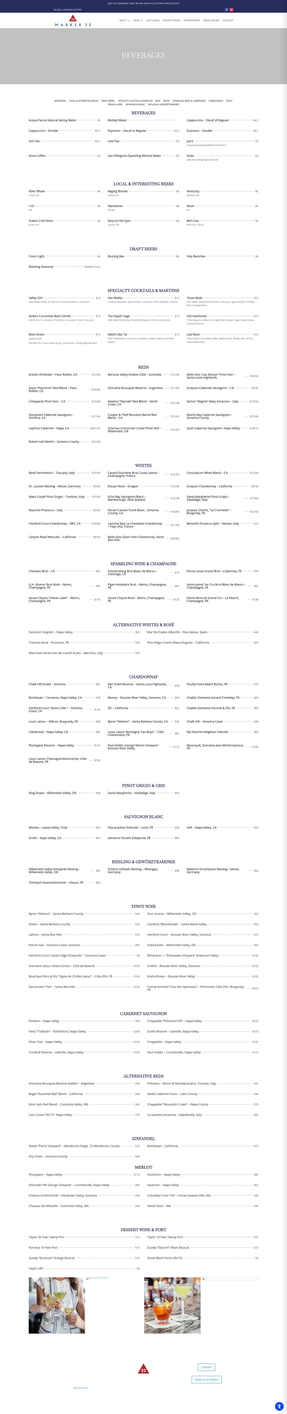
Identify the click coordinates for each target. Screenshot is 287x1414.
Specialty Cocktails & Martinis (135, 100)
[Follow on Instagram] (231, 9)
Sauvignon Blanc (135, 104)
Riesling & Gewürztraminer (163, 104)
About (123, 20)
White (166, 100)
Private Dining (171, 20)
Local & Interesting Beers (83, 100)
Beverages (60, 100)
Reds (157, 100)
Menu (136, 20)
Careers (206, 1367)
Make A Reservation (67, 9)
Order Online (211, 20)
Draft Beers (108, 100)
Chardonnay (216, 100)
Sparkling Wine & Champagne (189, 100)
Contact (228, 20)
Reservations (192, 20)
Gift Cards (152, 20)
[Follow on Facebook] (226, 9)
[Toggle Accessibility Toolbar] (279, 1406)
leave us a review (206, 1379)
